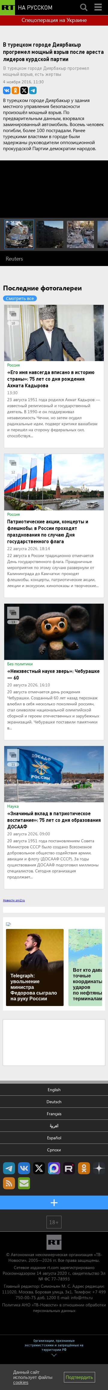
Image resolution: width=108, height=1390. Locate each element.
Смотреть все (20, 298)
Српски (54, 1150)
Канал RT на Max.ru (54, 1168)
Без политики (20, 664)
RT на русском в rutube (69, 1168)
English (54, 1089)
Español (54, 1138)
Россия (13, 365)
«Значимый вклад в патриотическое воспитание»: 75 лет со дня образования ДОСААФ (54, 820)
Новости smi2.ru (14, 900)
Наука (13, 806)
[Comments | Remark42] (54, 1042)
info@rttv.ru (82, 1297)
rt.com (53, 1267)
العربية (54, 1125)
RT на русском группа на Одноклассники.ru (84, 1168)
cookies (20, 1382)
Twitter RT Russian (39, 1168)
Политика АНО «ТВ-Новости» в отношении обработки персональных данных (54, 1307)
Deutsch (54, 1101)
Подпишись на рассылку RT (24, 1183)
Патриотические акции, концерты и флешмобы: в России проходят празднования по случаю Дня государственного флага (47, 531)
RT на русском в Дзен (99, 1168)
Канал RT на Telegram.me (9, 1168)
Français (54, 1113)
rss (9, 1183)
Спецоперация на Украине (54, 19)
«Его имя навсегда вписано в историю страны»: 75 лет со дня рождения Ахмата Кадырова (50, 379)
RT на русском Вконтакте (24, 1168)
